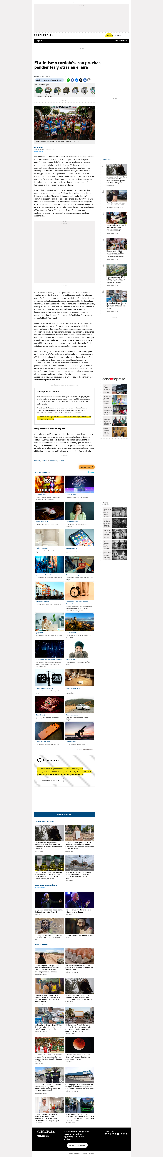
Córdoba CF (86, 2)
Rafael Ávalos (38, 147)
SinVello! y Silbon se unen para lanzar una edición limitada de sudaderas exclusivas (106, 432)
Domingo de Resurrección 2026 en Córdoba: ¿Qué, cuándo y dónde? (48, 936)
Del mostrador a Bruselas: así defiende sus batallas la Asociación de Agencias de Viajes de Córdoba (107, 421)
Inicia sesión (118, 35)
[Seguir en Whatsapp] (124, 1134)
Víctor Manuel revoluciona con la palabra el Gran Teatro (78, 911)
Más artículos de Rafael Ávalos (46, 885)
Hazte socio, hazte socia (50, 781)
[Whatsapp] (68, 80)
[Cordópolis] (47, 1131)
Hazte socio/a (109, 35)
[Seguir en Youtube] (118, 1134)
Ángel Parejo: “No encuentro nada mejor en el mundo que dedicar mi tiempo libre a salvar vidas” (107, 555)
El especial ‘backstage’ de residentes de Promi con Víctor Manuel (49, 911)
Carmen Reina (39, 851)
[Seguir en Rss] (126, 1134)
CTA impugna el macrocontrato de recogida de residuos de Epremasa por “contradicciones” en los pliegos (79, 1086)
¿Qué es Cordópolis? (74, 1153)
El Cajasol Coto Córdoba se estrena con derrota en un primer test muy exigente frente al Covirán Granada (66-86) (48, 1058)
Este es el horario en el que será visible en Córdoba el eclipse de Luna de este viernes (77, 1057)
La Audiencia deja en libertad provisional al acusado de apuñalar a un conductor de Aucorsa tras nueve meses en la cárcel (79, 1117)
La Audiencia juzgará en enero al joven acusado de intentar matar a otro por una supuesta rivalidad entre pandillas (48, 998)
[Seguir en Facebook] (110, 1134)
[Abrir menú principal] (127, 35)
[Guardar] (89, 80)
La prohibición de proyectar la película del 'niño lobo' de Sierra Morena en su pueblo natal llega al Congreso (48, 845)
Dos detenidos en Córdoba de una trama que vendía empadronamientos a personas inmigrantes (116, 228)
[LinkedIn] (85, 80)
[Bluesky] (76, 80)
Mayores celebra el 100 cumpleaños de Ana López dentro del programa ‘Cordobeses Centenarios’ (115, 254)
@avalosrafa (39, 151)
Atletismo (44, 461)
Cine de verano (80, 2)
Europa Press (69, 1061)
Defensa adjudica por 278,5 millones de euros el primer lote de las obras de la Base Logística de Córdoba (115, 280)
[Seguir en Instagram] (115, 1134)
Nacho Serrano (39, 1063)
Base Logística (73, 2)
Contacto (91, 1153)
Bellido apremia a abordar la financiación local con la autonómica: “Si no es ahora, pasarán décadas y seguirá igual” (47, 1117)
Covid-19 (61, 461)
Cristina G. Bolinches (40, 878)
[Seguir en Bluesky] (106, 1134)
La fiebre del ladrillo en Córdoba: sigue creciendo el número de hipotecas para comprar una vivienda (78, 875)
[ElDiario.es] (121, 40)
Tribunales (62, 2)
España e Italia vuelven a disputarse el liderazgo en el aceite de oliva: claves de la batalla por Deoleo (48, 874)
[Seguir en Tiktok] (121, 1134)
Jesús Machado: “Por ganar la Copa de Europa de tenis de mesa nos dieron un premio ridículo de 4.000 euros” (107, 545)
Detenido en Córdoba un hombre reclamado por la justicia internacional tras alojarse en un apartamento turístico (48, 1087)
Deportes (40, 40)
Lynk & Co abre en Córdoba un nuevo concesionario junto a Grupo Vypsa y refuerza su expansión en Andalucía (107, 389)
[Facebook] (72, 80)
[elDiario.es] (47, 1136)
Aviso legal (84, 1153)
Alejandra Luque (39, 1004)
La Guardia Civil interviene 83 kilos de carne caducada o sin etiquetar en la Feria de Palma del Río (48, 1027)
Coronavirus (53, 461)
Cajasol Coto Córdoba (94, 2)
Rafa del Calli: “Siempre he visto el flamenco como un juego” (107, 512)
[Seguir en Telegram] (113, 1134)
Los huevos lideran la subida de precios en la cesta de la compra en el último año (79, 967)
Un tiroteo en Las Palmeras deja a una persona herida (115, 204)
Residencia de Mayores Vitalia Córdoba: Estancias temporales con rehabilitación (107, 400)
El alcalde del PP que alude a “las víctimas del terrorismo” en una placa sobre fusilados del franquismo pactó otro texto (79, 845)
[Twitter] (80, 80)
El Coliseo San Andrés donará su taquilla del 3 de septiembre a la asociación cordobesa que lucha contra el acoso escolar (78, 1028)
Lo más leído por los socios (44, 821)
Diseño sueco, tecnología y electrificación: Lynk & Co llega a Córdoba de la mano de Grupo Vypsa (107, 410)
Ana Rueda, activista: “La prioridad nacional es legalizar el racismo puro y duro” (107, 534)
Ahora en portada (41, 944)
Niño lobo (67, 2)
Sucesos (57, 2)
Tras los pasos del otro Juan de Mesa (79, 935)
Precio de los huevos (50, 2)
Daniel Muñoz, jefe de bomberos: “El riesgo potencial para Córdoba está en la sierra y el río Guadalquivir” (107, 523)
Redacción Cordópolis (41, 974)
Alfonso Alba (69, 851)
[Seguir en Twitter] (108, 1134)
